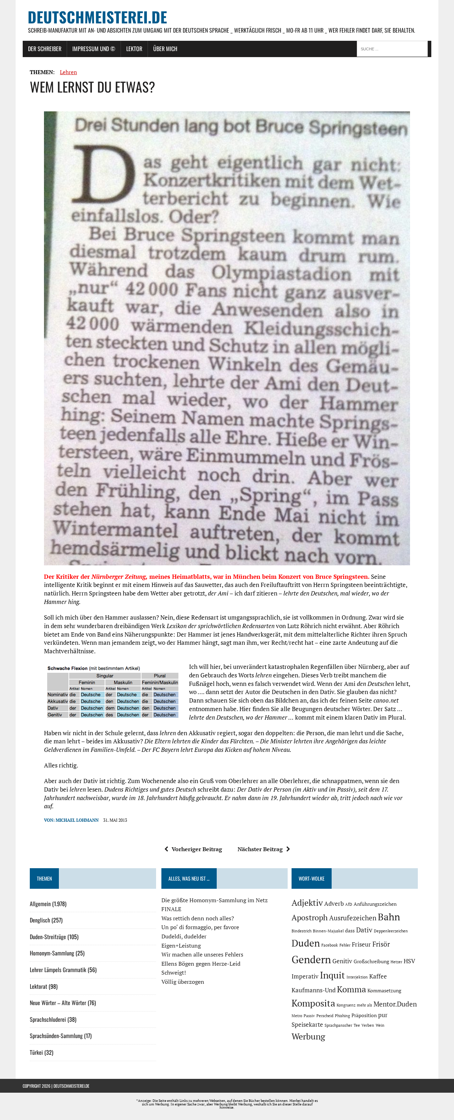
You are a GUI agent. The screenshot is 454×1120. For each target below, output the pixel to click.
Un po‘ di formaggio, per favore (200, 927)
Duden (306, 943)
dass (350, 930)
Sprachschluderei (48, 1019)
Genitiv (342, 961)
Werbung (308, 1036)
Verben (367, 1025)
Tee (357, 1025)
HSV (409, 961)
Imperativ (305, 976)
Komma (351, 989)
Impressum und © (93, 48)
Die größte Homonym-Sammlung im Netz (214, 900)
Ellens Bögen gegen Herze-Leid (200, 963)
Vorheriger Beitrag (197, 849)
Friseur (361, 944)
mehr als (364, 1005)
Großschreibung (371, 961)
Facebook (329, 945)
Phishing (342, 1015)
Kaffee (378, 976)
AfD (348, 904)
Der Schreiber (44, 48)
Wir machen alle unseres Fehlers (202, 954)
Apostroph (310, 917)
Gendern (311, 959)
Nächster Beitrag (260, 849)
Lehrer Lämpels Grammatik (58, 969)
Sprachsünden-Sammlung (56, 1035)
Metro (297, 1015)
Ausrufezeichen (352, 917)
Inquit (332, 975)
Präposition (364, 1015)
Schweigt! (173, 972)
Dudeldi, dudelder (183, 936)
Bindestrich (301, 930)
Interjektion (357, 977)
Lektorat (38, 986)
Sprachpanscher (338, 1025)
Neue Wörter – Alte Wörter (58, 1002)
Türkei (36, 1052)
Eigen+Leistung (181, 945)
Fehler (344, 945)
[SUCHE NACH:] (394, 48)
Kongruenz (346, 1005)
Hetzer (396, 961)
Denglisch (40, 920)
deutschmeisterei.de (71, 1086)
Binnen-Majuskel (328, 930)
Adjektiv (307, 902)
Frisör (381, 944)
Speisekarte (307, 1024)
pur (383, 1015)
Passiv (309, 1015)
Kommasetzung (384, 990)
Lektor (134, 48)
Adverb (334, 904)
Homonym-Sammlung (52, 953)
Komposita (313, 1003)
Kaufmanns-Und (314, 990)
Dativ (364, 930)
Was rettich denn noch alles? (197, 918)
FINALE (171, 909)
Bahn (389, 916)
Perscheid (324, 1015)
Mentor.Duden (395, 1004)
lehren (68, 72)
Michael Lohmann (77, 820)
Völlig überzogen (182, 982)
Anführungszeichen (375, 903)
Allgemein (40, 903)
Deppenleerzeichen (391, 930)
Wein (380, 1025)
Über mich (165, 48)
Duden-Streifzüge (48, 936)
